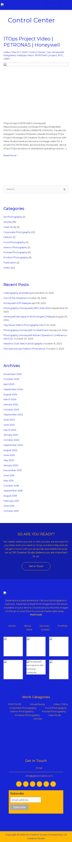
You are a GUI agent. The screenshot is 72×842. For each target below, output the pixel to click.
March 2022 (9, 430)
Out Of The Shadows (15, 298)
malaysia (21, 55)
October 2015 (11, 511)
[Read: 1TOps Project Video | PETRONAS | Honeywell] (36, 90)
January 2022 (10, 435)
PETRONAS (41, 55)
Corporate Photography (17, 232)
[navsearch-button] (66, 5)
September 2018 (13, 490)
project (53, 55)
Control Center (37, 52)
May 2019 (8, 480)
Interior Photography (15, 247)
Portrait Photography (15, 252)
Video (6, 52)
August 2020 (10, 450)
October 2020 (11, 440)
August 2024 (10, 394)
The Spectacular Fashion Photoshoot (24, 348)
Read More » (10, 155)
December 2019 (12, 470)
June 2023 (9, 419)
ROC (60, 55)
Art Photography (12, 217)
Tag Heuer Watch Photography (21, 325)
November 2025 (12, 374)
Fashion (7, 237)
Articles (7, 222)
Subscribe (17, 793)
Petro (30, 55)
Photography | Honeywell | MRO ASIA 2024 (27, 308)
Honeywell (58, 52)
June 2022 (9, 424)
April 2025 (8, 384)
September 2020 (13, 445)
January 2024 (10, 404)
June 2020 (9, 455)
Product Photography (15, 257)
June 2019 (8, 475)
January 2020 (10, 465)
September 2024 (13, 389)
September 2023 (13, 414)
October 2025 (11, 379)
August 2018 (10, 495)
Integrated (9, 55)
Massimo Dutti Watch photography (23, 343)
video (6, 58)
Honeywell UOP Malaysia (17, 303)
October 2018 (11, 485)
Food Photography (14, 242)
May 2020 (8, 460)
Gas (48, 52)
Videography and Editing (17, 293)
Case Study (9, 227)
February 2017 (11, 501)
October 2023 (11, 409)
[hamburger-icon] (53, 5)
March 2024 (9, 399)
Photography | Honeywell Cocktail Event (26, 330)
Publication (9, 262)
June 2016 (8, 505)
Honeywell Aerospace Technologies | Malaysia (29, 316)
